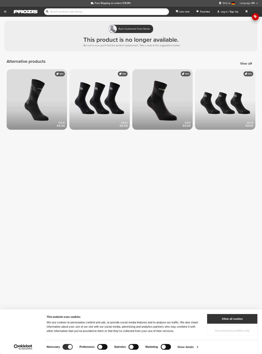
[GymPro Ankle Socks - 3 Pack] (226, 100)
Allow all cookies (232, 318)
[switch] (102, 347)
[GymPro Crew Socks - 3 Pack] (100, 100)
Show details (186, 346)
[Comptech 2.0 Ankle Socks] (163, 100)
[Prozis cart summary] (246, 12)
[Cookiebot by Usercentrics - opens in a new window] (23, 347)
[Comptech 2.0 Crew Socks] (38, 100)
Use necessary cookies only (232, 330)
